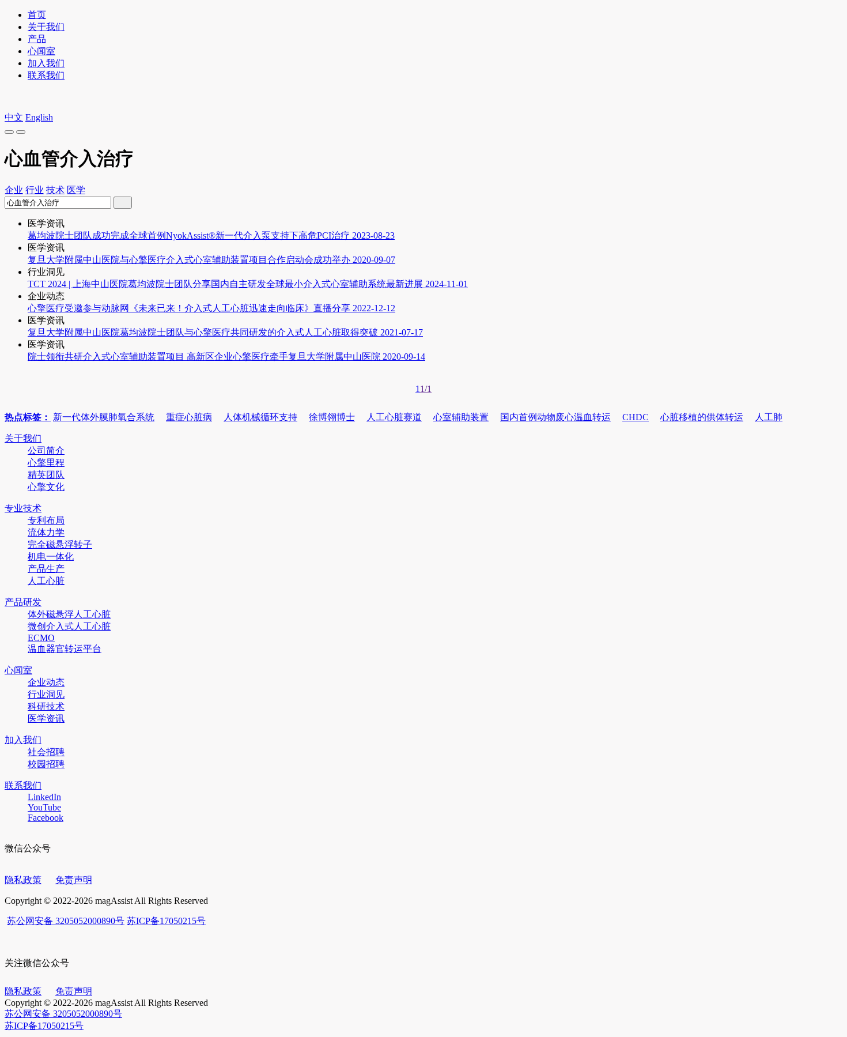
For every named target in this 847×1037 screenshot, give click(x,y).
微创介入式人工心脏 (69, 626)
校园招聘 (46, 764)
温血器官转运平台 (64, 649)
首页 (37, 15)
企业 (14, 190)
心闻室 (41, 51)
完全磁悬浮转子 (60, 544)
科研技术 (46, 706)
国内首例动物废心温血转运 (555, 417)
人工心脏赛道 (394, 417)
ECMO (41, 638)
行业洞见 (46, 694)
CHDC (635, 417)
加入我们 (46, 63)
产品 (37, 39)
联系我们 (46, 75)
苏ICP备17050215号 (166, 921)
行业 (34, 190)
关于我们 (46, 27)
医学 (76, 190)
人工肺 (768, 417)
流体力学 (46, 532)
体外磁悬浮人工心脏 (69, 614)
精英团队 (46, 475)
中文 (14, 117)
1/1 (426, 389)
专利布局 (46, 520)
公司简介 (46, 450)
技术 (55, 190)
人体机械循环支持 (260, 417)
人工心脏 (46, 581)
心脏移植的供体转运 (701, 417)
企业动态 (46, 682)
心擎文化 (46, 487)
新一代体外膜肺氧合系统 (103, 417)
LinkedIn (44, 797)
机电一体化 (51, 556)
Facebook (45, 818)
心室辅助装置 (461, 417)
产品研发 (23, 602)
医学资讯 (46, 718)
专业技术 (23, 508)
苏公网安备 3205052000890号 (65, 921)
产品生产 (46, 569)
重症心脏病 (189, 417)
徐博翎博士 (332, 417)
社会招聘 (46, 752)
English (39, 117)
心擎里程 (46, 462)
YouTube (44, 807)
